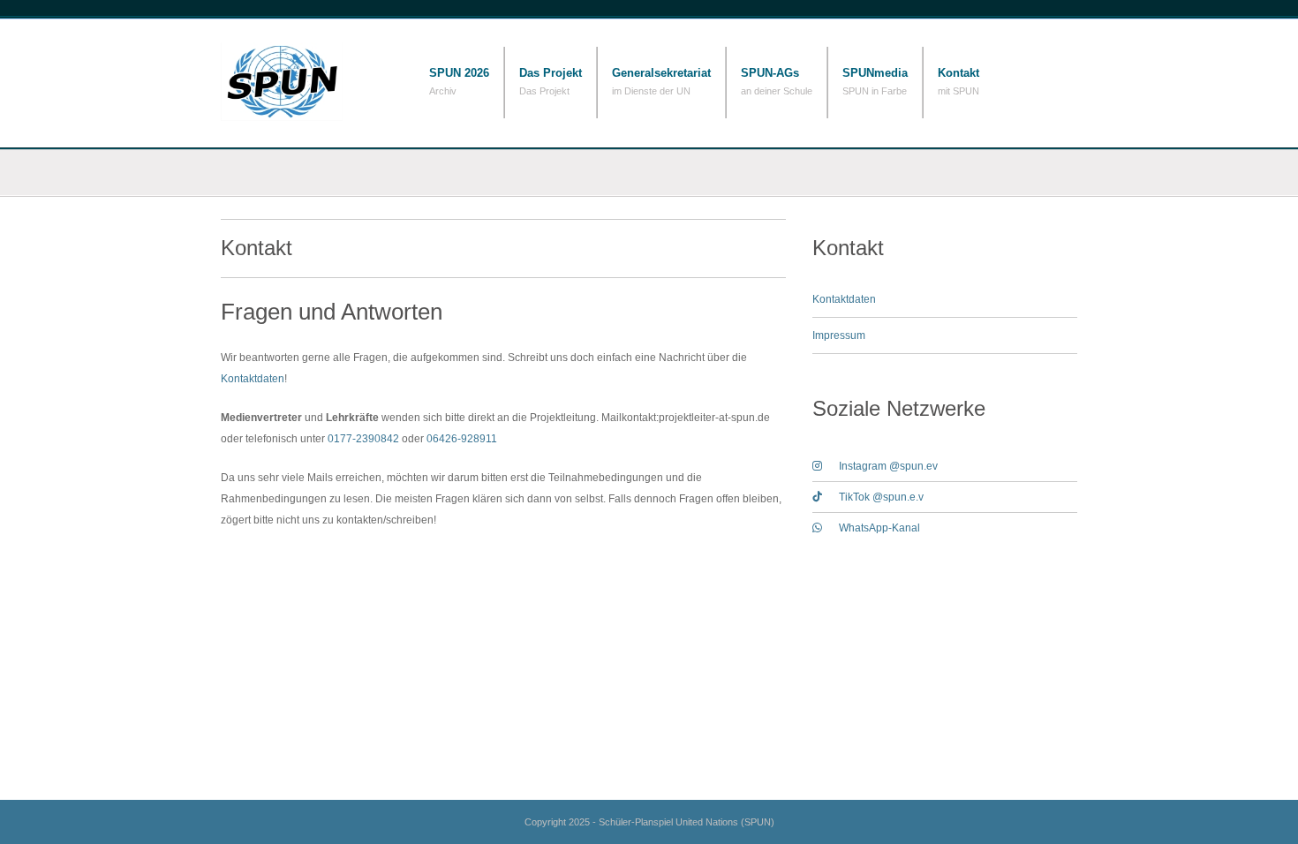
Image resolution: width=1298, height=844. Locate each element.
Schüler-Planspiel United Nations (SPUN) (309, 81)
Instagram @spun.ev (888, 466)
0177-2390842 (363, 439)
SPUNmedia (875, 72)
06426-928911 (461, 439)
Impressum (838, 335)
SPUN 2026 (459, 72)
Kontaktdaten (252, 379)
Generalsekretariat (661, 72)
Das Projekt (550, 72)
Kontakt (958, 72)
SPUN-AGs (770, 72)
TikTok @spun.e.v (881, 497)
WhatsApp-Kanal (879, 528)
